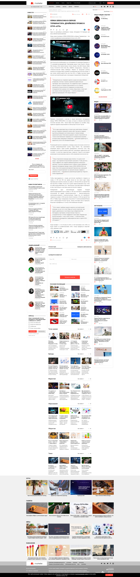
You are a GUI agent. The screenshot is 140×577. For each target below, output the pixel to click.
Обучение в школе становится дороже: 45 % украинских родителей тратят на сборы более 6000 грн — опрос (39, 114)
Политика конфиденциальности (57, 562)
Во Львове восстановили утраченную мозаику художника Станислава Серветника (39, 16)
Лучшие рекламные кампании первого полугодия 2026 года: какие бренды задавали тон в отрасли (101, 196)
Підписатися (33, 175)
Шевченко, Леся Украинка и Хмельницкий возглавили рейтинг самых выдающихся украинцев (39, 68)
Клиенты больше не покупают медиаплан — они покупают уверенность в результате (101, 259)
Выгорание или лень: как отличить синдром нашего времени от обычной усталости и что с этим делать (36, 558)
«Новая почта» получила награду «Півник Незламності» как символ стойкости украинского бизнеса (39, 39)
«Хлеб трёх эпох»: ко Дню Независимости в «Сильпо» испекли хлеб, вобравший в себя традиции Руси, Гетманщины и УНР (38, 85)
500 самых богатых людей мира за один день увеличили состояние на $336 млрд (37, 218)
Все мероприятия (103, 96)
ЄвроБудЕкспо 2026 (106, 90)
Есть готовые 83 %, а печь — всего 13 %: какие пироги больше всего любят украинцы (39, 56)
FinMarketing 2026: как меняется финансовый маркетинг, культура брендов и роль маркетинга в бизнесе (39, 97)
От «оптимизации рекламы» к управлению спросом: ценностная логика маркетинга (102, 279)
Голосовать (33, 331)
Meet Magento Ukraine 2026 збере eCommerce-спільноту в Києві (105, 47)
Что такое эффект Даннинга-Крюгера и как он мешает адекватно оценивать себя (58, 558)
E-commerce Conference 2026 (105, 73)
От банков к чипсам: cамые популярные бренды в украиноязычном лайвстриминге (38, 154)
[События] (105, 3)
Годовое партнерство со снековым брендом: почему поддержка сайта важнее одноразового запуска (81, 537)
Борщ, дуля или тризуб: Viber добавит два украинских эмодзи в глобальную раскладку (40, 74)
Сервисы (58, 6)
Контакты (81, 562)
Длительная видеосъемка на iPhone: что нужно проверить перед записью (103, 516)
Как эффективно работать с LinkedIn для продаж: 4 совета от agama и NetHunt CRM (85, 317)
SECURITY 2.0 (104, 81)
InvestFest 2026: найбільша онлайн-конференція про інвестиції (106, 29)
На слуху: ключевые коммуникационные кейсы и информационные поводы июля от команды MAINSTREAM (102, 137)
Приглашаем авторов (70, 564)
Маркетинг (51, 2)
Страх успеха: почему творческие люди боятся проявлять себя (103, 558)
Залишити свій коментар (84, 246)
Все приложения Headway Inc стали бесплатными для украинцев (39, 91)
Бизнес (57, 2)
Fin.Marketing (104, 18)
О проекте (68, 562)
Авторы (64, 6)
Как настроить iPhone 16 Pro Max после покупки (59, 516)
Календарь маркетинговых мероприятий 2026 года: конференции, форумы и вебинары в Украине (38, 103)
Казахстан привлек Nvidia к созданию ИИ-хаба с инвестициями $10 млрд (35, 210)
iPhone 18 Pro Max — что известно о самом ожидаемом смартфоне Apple (81, 516)
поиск (100, 3)
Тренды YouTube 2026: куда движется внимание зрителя (101, 240)
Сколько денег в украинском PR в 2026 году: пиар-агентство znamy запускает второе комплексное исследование (39, 131)
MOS (78, 564)
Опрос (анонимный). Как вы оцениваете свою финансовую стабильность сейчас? (37, 319)
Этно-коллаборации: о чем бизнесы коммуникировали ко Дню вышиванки (85, 323)
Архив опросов (32, 335)
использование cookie (82, 574)
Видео (75, 14)
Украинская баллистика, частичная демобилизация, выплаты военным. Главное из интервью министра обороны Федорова (36, 196)
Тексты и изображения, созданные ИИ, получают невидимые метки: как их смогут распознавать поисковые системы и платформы (40, 149)
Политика (83, 564)
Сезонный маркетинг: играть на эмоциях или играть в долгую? (64, 316)
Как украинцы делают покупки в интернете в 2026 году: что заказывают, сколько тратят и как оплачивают (39, 22)
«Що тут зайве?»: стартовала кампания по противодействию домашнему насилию (39, 120)
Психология (30, 543)
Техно (63, 2)
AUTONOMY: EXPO (105, 54)
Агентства (51, 6)
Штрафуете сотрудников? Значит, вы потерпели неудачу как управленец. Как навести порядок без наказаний (102, 299)
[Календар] (103, 3)
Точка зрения (77, 2)
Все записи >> (81, 329)
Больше (37, 158)
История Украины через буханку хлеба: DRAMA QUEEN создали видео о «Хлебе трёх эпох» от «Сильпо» (39, 28)
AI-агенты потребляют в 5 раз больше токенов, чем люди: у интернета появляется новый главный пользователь (39, 45)
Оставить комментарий (34, 333)
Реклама (75, 562)
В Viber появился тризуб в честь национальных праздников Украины (39, 80)
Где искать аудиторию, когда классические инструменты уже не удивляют (85, 297)
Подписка (110, 2)
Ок (109, 574)
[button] (91, 329)
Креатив (78, 14)
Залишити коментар (70, 277)
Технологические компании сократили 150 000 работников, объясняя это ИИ (36, 227)
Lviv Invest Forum (105, 36)
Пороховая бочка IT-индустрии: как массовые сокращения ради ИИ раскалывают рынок (37, 234)
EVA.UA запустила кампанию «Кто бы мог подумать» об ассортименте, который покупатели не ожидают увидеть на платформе (102, 177)
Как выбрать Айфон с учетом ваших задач (36, 515)
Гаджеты (29, 500)
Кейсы (28, 522)
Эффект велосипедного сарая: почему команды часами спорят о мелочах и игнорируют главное (81, 558)
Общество (69, 2)
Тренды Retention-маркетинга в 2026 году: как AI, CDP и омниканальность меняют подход (102, 320)
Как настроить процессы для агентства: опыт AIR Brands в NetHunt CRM (63, 303)
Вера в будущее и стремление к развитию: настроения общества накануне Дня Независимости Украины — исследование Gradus (40, 108)
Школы (70, 6)
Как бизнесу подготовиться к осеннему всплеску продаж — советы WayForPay (39, 126)
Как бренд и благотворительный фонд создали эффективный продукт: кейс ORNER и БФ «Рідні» (64, 290)
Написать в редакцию (56, 240)
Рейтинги (76, 6)
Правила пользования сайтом (56, 564)
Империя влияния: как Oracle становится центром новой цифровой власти (101, 361)
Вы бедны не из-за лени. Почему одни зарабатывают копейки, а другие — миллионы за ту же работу (102, 341)
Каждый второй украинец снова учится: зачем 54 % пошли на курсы (39, 143)
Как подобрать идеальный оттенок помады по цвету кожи (37, 187)
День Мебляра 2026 (106, 63)
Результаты (41, 331)
